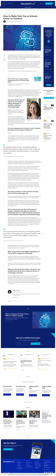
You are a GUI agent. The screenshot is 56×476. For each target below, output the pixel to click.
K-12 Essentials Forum (29, 358)
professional (17, 118)
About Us (18, 460)
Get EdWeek (37, 460)
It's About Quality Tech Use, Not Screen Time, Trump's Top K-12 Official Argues (7, 422)
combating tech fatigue (29, 95)
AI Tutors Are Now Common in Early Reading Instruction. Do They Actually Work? (18, 80)
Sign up (35, 343)
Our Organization (19, 462)
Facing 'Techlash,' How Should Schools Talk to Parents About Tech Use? (48, 108)
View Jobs (7, 394)
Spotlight (43, 411)
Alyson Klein (46, 54)
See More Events (28, 376)
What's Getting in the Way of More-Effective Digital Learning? (48, 64)
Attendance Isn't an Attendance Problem (44, 361)
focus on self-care (34, 256)
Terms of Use (30, 472)
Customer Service (28, 465)
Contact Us (28, 460)
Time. (9, 256)
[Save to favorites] (4, 57)
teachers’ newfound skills (24, 57)
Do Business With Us (47, 460)
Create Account (8, 449)
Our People (18, 465)
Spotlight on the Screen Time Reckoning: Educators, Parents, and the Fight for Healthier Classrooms (46, 415)
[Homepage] (28, 3)
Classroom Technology (47, 46)
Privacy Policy (36, 472)
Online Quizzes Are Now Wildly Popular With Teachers (48, 51)
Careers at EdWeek (20, 468)
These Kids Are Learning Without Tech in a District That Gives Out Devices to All (20, 422)
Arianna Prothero (10, 21)
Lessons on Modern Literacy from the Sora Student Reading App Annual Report (48, 126)
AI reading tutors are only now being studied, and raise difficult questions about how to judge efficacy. (18, 84)
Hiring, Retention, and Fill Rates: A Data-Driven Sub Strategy (10, 362)
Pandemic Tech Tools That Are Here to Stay (48, 77)
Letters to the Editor (29, 462)
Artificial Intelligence (11, 77)
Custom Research (46, 469)
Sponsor (45, 122)
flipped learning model (17, 174)
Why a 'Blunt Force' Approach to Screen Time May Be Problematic (33, 422)
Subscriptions (37, 462)
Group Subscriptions (38, 465)
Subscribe (49, 3)
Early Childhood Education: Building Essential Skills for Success (26, 361)
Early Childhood (23, 358)
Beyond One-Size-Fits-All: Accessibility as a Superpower (48, 137)
